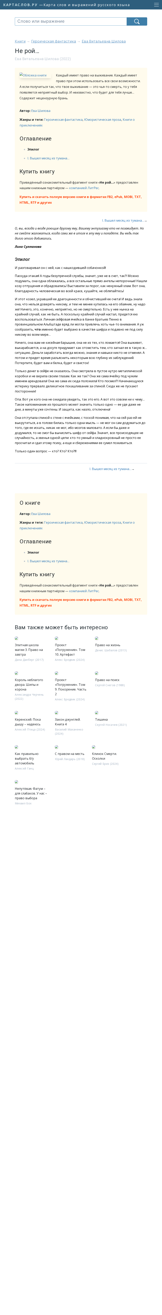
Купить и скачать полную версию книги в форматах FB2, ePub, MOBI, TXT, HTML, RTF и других (81, 200)
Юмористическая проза (102, 119)
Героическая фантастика (63, 119)
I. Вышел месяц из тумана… (48, 158)
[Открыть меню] (155, 4)
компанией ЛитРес (84, 188)
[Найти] (137, 21)
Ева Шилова (40, 111)
